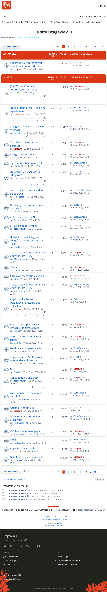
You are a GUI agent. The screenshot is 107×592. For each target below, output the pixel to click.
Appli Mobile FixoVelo (22, 448)
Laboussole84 (20, 460)
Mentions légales (62, 556)
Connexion (16, 267)
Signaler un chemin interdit (26, 163)
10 (43, 318)
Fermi (16, 220)
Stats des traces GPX (12, 575)
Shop (13, 439)
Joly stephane (20, 291)
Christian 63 (19, 372)
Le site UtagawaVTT (53, 32)
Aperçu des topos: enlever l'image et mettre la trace (25, 326)
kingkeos (78, 377)
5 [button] (86, 46)
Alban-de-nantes (22, 258)
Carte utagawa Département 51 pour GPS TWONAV (28, 286)
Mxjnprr (18, 330)
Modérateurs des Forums (27, 37)
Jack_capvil (79, 171)
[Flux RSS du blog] (38, 546)
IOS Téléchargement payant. (26, 431)
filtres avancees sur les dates (27, 276)
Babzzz (77, 299)
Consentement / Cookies (66, 564)
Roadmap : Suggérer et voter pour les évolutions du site (26, 64)
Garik (16, 92)
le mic (77, 126)
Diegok (17, 211)
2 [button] (68, 46)
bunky (17, 270)
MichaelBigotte (21, 422)
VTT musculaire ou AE (23, 217)
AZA (16, 157)
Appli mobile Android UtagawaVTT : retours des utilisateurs (25, 303)
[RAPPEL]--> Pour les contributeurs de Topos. (24, 87)
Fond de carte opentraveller (26, 348)
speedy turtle (20, 228)
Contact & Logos (10, 560)
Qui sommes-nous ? (12, 556)
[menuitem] (4, 16)
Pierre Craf (19, 434)
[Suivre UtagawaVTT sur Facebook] (5, 546)
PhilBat (17, 246)
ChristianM (19, 114)
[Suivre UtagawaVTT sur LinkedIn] (16, 546)
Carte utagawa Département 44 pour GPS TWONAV (28, 254)
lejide (76, 356)
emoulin (78, 236)
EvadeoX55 (79, 392)
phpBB (47, 517)
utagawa (18, 69)
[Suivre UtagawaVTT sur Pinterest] (27, 546)
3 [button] (74, 46)
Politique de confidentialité (67, 560)
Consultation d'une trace (24, 377)
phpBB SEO (58, 523)
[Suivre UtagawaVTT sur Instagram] (21, 546)
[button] (58, 46)
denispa (17, 178)
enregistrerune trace (22, 154)
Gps (12, 369)
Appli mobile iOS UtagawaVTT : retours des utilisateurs (28, 358)
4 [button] (80, 46)
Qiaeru (64, 519)
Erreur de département (23, 225)
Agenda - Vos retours (22, 407)
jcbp (16, 279)
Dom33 (17, 342)
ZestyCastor (79, 162)
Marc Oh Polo (80, 107)
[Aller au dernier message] (83, 62)
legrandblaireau (21, 196)
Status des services (11, 579)
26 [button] (95, 46)
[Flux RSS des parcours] (32, 546)
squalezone (19, 399)
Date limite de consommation (27, 457)
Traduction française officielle (50, 519)
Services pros (9, 564)
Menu (103, 5)
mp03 (17, 351)
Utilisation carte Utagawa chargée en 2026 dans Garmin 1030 (27, 240)
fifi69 (16, 166)
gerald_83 (18, 132)
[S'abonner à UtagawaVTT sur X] (10, 546)
